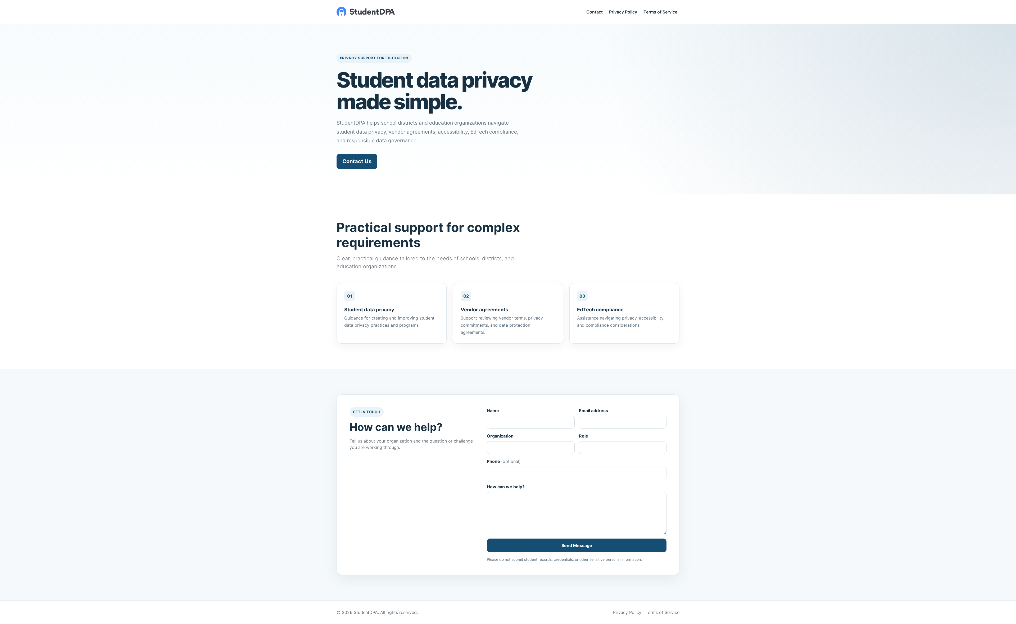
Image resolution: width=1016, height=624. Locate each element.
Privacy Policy (623, 12)
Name (493, 410)
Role (583, 436)
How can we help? (506, 486)
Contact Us (356, 161)
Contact (594, 12)
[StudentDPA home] (366, 12)
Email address (593, 410)
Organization (500, 436)
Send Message (576, 545)
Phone (504, 461)
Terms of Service (660, 12)
